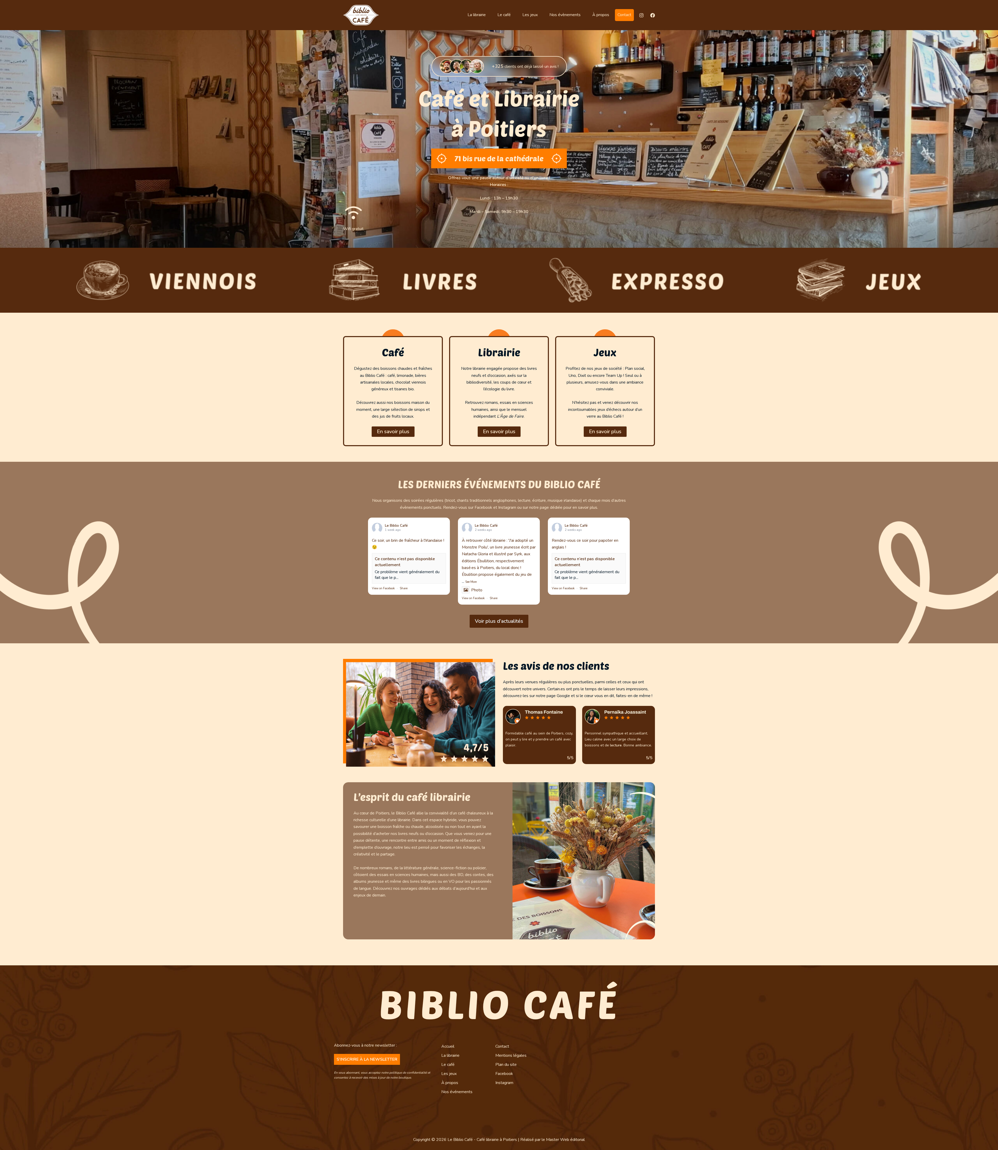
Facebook (504, 1074)
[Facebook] (652, 15)
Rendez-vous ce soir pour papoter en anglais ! (585, 544)
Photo (476, 590)
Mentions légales (511, 1055)
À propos (600, 15)
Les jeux (530, 15)
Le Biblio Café (396, 525)
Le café (504, 15)
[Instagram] (641, 15)
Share (404, 588)
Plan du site (506, 1064)
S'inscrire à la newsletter (367, 1059)
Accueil (447, 1046)
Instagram (504, 1083)
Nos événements (456, 1092)
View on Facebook (383, 588)
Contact (624, 15)
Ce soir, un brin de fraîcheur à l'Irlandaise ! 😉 (408, 544)
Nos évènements (565, 15)
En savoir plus (393, 431)
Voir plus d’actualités (499, 621)
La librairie (477, 15)
